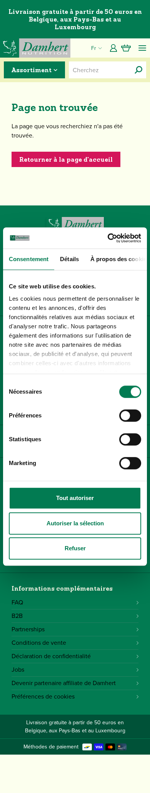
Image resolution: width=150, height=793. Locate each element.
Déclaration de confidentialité (51, 656)
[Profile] (113, 48)
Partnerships (28, 629)
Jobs (18, 669)
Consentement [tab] (28, 259)
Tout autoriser (75, 498)
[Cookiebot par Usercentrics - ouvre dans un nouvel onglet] (108, 238)
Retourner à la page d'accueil (66, 159)
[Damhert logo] (35, 48)
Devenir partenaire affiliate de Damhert (64, 683)
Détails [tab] (69, 259)
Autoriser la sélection (75, 523)
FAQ (17, 602)
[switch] (130, 415)
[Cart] (126, 48)
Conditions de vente (39, 642)
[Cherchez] (138, 70)
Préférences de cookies (43, 696)
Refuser (75, 548)
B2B (17, 615)
